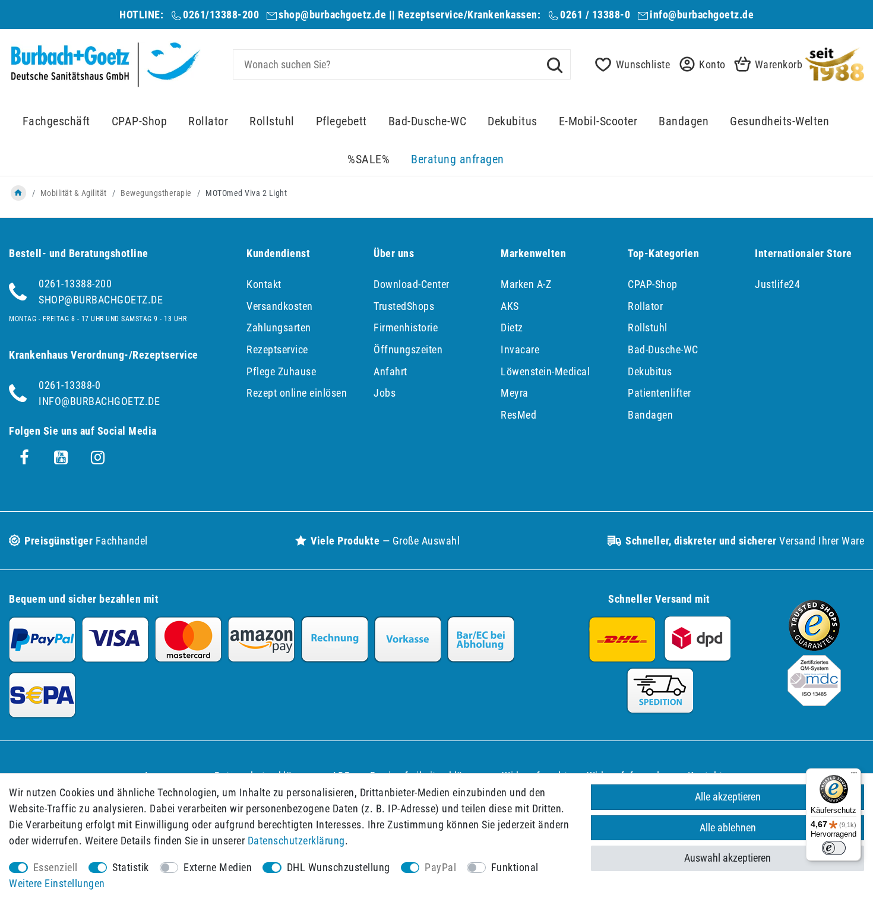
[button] (699, 64)
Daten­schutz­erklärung (296, 840)
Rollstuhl (272, 121)
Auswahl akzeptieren (727, 858)
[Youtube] (61, 457)
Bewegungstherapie (156, 193)
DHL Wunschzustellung (338, 867)
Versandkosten (279, 306)
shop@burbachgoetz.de (332, 14)
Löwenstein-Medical (545, 371)
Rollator (208, 121)
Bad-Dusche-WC (427, 121)
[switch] (834, 848)
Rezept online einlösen (296, 393)
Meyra (515, 393)
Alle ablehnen (728, 827)
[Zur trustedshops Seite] (814, 647)
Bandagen (683, 121)
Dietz (512, 327)
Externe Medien (218, 867)
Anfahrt (390, 371)
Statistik (130, 867)
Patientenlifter (659, 393)
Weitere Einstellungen (57, 883)
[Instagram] (98, 457)
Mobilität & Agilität (73, 193)
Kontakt (263, 284)
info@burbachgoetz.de (702, 14)
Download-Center (412, 284)
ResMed (518, 415)
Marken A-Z (526, 284)
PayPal (440, 867)
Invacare (520, 349)
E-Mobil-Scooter (598, 121)
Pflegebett (341, 121)
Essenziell (55, 867)
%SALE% (368, 159)
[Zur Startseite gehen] (18, 193)
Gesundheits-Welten (779, 121)
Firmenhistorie (406, 327)
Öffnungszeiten (408, 349)
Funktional (515, 867)
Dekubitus (512, 121)
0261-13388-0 (69, 385)
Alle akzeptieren (728, 796)
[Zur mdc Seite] (814, 702)
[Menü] (854, 775)
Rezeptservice (277, 349)
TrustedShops (404, 306)
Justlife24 (777, 284)
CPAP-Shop (139, 121)
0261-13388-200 (75, 283)
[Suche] (554, 64)
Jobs (385, 393)
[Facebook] (24, 457)
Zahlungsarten (278, 327)
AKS (510, 306)
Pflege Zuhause (281, 371)
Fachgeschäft (56, 121)
